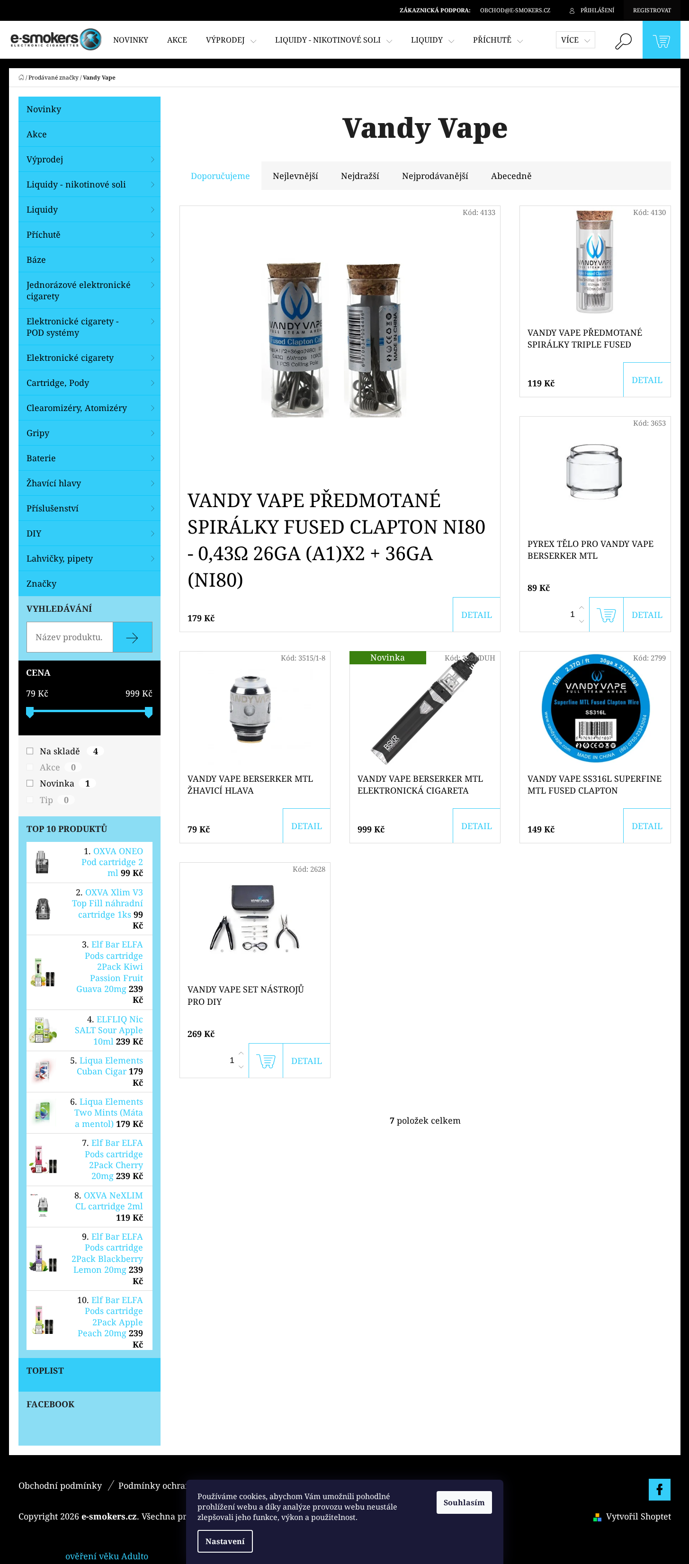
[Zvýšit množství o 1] (581, 608)
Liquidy (42, 209)
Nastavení (225, 1541)
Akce (37, 134)
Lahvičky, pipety (60, 558)
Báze (36, 259)
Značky (41, 583)
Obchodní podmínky (60, 1485)
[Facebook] (660, 1490)
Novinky (44, 109)
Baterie (41, 458)
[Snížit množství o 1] (581, 621)
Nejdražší (360, 175)
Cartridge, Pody (58, 382)
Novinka (65, 783)
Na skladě (69, 751)
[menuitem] (131, 40)
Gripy (38, 432)
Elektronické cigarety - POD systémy (73, 326)
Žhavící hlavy (54, 483)
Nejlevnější (295, 175)
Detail (476, 614)
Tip (54, 799)
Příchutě (44, 234)
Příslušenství (53, 508)
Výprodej (45, 159)
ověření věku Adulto (106, 1556)
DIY (34, 533)
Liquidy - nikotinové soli (76, 184)
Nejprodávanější (435, 175)
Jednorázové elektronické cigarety (79, 290)
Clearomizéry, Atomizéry (77, 407)
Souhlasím (464, 1502)
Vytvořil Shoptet (638, 1516)
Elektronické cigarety (70, 357)
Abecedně (511, 175)
